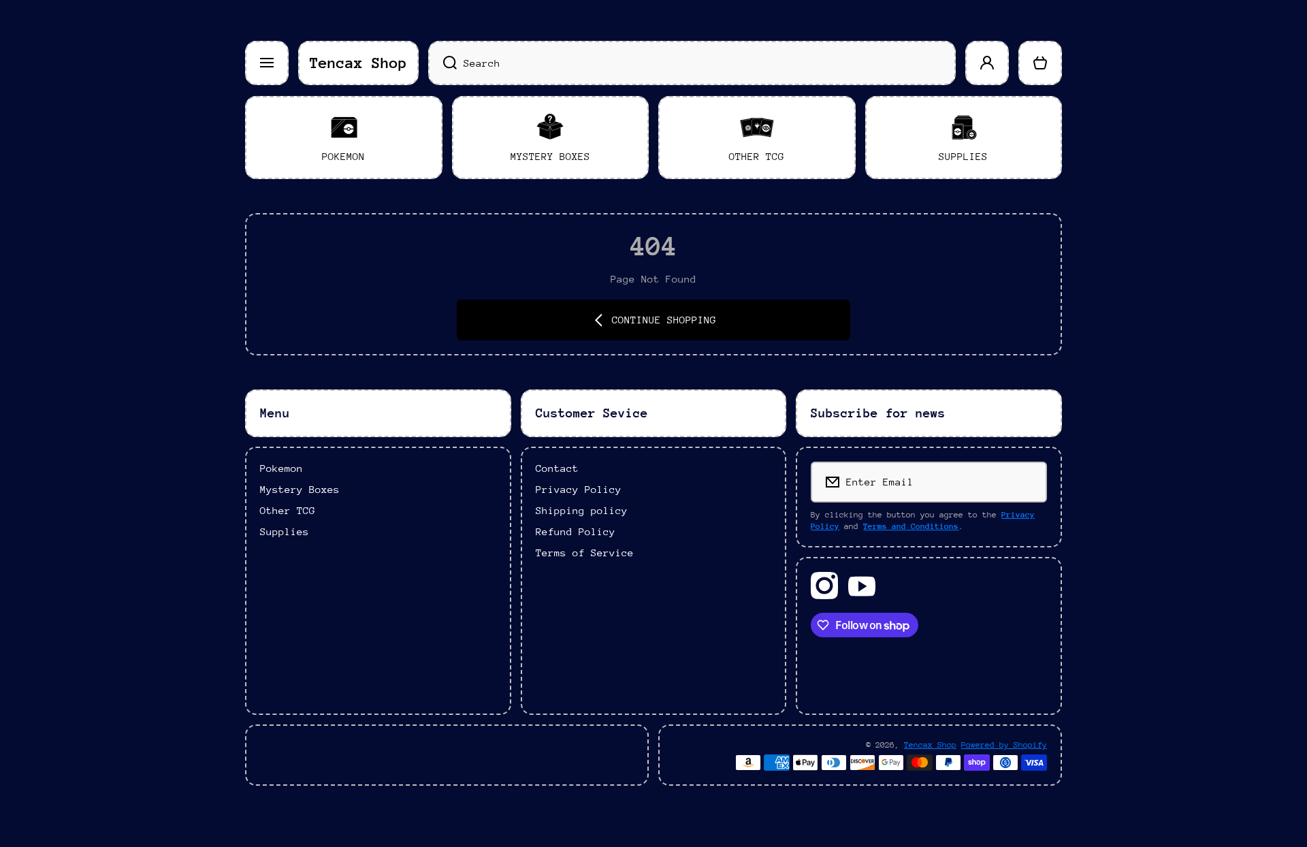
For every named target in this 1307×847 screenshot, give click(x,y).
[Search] (442, 63)
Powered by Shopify (1004, 745)
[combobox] (692, 63)
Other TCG (287, 510)
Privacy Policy (579, 489)
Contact (557, 468)
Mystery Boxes (300, 489)
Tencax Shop (930, 745)
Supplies (284, 531)
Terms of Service (585, 552)
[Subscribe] (1027, 482)
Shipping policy (582, 510)
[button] (1040, 63)
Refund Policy (575, 531)
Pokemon (281, 468)
